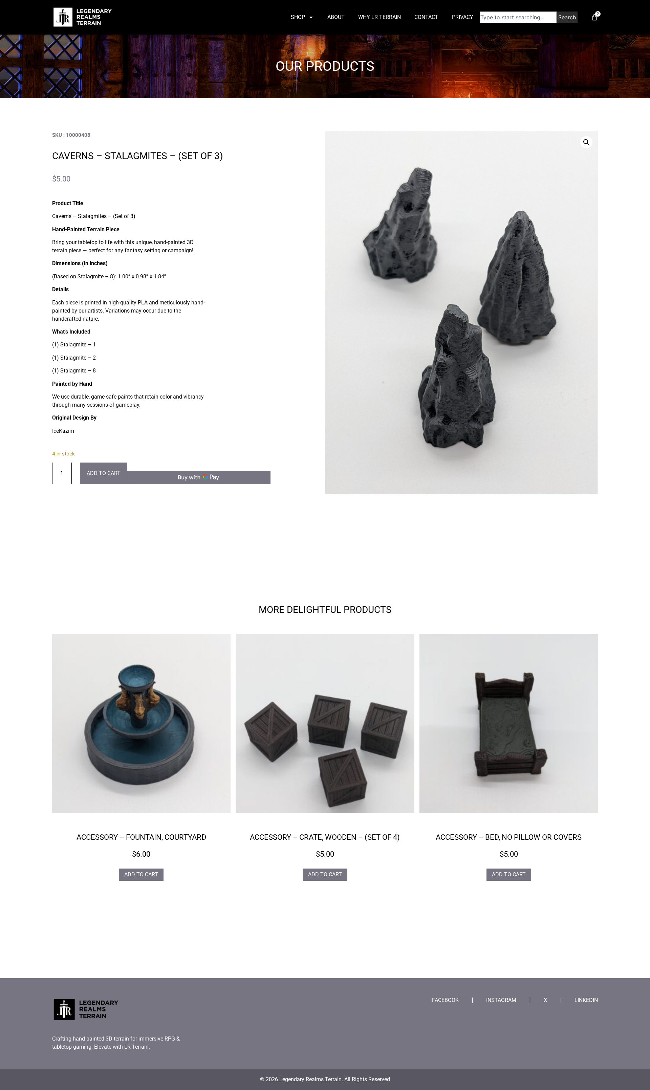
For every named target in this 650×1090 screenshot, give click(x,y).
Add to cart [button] (141, 874)
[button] (586, 142)
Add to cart (104, 473)
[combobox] (518, 17)
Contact (426, 17)
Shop (298, 17)
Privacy (462, 17)
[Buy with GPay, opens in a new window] (198, 477)
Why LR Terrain (379, 17)
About (336, 17)
